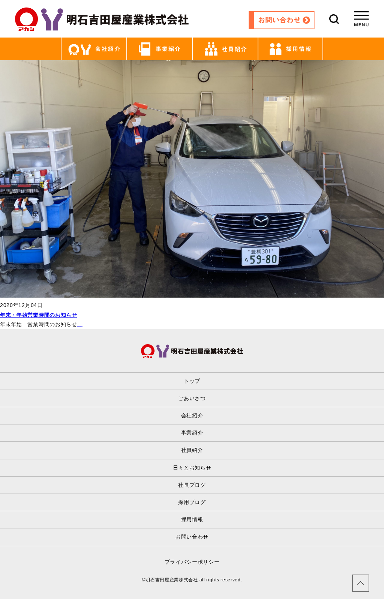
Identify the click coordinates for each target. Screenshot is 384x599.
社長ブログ (192, 485)
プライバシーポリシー (192, 562)
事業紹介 (192, 433)
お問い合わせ (192, 537)
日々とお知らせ (192, 468)
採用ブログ (192, 502)
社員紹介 (192, 450)
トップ (192, 381)
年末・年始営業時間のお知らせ (38, 315)
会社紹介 (192, 415)
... (79, 324)
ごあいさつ (192, 398)
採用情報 (192, 519)
